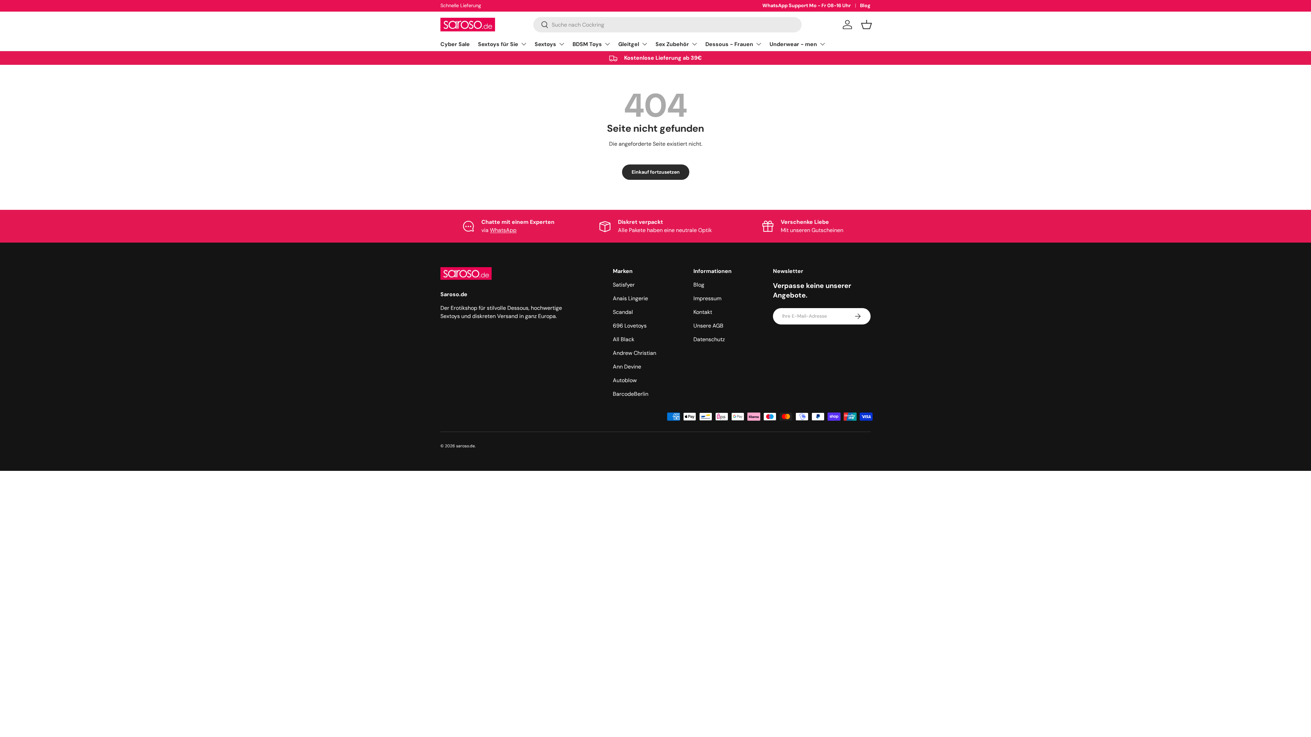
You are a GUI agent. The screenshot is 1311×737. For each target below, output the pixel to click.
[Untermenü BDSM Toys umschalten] (607, 44)
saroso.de (465, 446)
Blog (865, 5)
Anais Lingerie (630, 298)
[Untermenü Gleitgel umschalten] (644, 44)
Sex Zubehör (672, 44)
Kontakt (702, 312)
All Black (623, 339)
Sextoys (545, 44)
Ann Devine (627, 366)
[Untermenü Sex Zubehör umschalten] (694, 44)
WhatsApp (503, 230)
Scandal (623, 312)
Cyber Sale (455, 44)
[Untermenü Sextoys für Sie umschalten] (524, 44)
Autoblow (625, 380)
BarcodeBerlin (630, 394)
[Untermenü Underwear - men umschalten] (822, 44)
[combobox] (667, 24)
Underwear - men (793, 44)
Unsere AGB (708, 325)
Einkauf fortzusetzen (656, 172)
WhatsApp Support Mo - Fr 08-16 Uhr (806, 5)
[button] (866, 24)
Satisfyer (624, 284)
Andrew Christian (634, 353)
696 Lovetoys (630, 325)
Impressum (707, 298)
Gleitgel (628, 44)
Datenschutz (709, 339)
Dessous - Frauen (729, 44)
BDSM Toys (587, 44)
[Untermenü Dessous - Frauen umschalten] (759, 44)
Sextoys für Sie (498, 44)
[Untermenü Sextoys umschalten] (562, 44)
